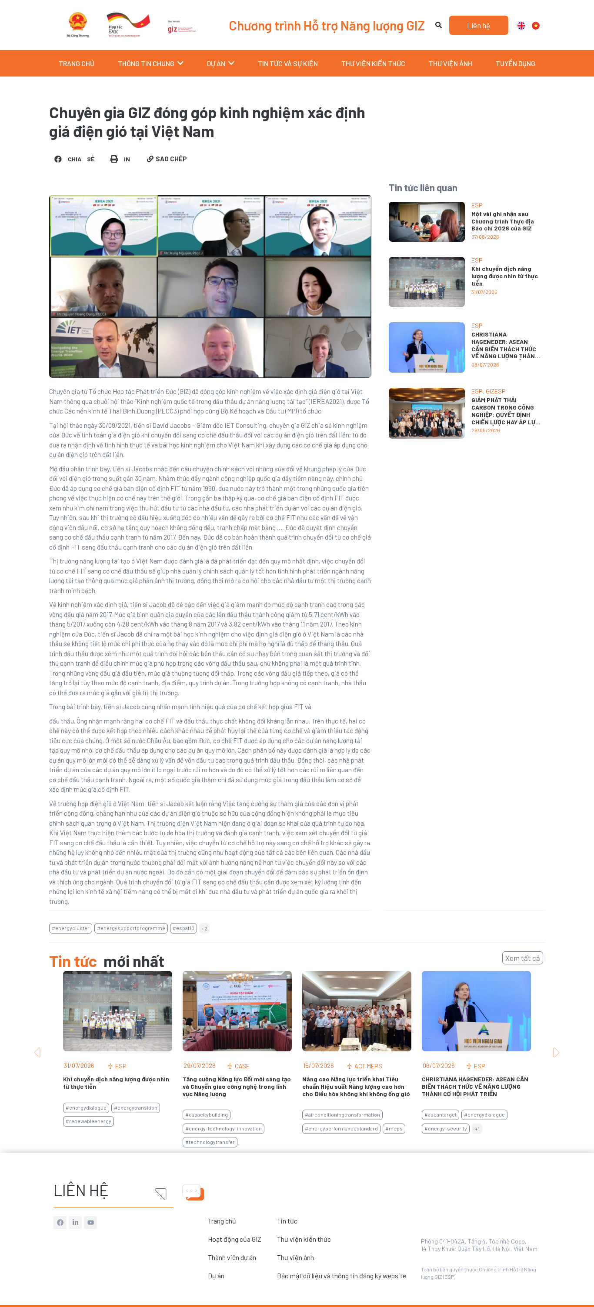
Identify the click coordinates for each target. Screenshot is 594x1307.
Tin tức (287, 1221)
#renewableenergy (88, 1121)
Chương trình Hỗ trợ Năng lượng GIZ (327, 25)
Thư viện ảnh (295, 1257)
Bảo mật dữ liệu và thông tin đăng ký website (341, 1275)
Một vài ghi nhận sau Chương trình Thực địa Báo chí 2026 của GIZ (502, 221)
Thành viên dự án (232, 1257)
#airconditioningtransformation (342, 1114)
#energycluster (71, 928)
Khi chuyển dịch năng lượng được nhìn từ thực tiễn (504, 276)
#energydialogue (86, 1107)
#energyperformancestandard (341, 1128)
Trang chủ (222, 1221)
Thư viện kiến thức (304, 1239)
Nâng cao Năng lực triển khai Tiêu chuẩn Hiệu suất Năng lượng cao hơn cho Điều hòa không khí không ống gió (356, 1086)
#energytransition (135, 1107)
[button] (75, 159)
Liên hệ (81, 1189)
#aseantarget (440, 1114)
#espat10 (183, 928)
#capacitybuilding (206, 1114)
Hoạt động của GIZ (234, 1239)
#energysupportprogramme (131, 928)
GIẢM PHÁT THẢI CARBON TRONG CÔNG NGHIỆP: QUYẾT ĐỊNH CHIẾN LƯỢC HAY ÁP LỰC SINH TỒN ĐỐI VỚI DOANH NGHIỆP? (505, 418)
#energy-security (445, 1128)
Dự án (216, 1275)
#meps (394, 1128)
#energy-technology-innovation (223, 1128)
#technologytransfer (210, 1142)
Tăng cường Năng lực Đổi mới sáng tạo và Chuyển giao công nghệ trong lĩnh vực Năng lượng (237, 1086)
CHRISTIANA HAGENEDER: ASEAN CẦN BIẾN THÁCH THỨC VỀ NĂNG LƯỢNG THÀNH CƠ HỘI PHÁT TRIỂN (505, 348)
